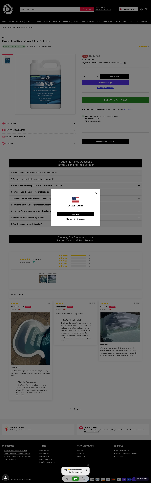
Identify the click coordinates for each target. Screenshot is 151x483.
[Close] (96, 193)
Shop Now (75, 214)
